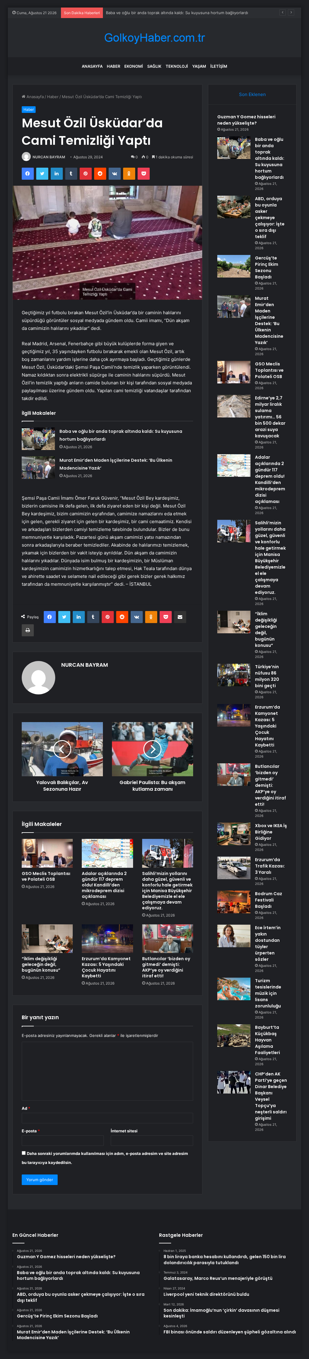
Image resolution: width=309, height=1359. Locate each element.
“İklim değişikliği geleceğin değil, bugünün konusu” (41, 964)
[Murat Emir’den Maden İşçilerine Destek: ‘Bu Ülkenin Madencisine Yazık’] (38, 467)
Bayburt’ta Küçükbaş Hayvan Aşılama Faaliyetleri (267, 1040)
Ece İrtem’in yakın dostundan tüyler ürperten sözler (268, 943)
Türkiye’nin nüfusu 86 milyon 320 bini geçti (267, 676)
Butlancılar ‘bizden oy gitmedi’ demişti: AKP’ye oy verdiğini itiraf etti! (166, 967)
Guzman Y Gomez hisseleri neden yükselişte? (246, 120)
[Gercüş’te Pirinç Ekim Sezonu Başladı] (233, 266)
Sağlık (154, 66)
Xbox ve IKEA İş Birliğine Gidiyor (271, 832)
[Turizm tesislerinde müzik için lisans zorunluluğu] (233, 989)
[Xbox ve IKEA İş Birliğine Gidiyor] (233, 834)
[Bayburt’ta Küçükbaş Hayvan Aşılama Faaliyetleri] (233, 1035)
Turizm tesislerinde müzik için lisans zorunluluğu (268, 993)
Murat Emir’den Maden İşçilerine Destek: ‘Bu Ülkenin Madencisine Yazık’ (269, 320)
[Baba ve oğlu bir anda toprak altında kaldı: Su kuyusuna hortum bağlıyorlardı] (38, 438)
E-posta (31, 1130)
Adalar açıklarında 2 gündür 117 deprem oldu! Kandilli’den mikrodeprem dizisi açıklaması (104, 884)
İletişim (218, 66)
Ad (26, 1108)
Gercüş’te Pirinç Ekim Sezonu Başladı (266, 267)
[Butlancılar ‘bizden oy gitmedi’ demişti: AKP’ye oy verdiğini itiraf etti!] (167, 938)
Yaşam (199, 66)
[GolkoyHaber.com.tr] (154, 37)
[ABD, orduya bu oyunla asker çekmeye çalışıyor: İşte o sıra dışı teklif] (233, 207)
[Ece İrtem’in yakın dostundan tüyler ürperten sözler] (233, 936)
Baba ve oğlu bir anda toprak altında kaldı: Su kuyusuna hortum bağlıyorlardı (269, 158)
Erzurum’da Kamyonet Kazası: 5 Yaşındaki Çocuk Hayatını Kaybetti (106, 967)
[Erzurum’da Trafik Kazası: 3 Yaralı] (233, 868)
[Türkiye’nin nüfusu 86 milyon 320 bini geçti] (233, 675)
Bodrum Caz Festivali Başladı (268, 900)
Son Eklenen (252, 94)
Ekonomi (133, 66)
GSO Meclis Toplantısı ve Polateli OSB (46, 876)
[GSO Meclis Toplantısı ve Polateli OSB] (47, 853)
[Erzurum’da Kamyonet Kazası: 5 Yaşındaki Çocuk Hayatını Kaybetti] (107, 938)
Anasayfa (92, 66)
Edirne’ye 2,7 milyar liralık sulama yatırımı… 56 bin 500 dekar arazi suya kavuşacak (270, 417)
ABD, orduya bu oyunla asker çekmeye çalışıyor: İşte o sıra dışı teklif (169, 12)
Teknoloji (177, 66)
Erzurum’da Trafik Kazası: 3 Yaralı (270, 866)
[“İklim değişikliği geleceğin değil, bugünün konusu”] (47, 938)
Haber (113, 66)
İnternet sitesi (124, 1130)
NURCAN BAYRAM (49, 157)
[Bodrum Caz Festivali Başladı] (233, 902)
